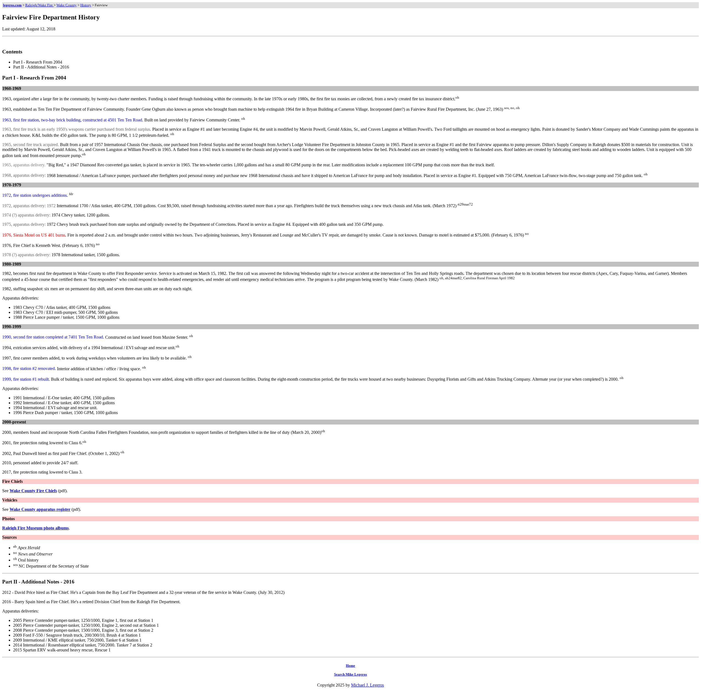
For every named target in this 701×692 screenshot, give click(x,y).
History (85, 5)
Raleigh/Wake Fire (39, 5)
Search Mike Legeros (350, 674)
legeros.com (12, 5)
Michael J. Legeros (367, 685)
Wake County (66, 5)
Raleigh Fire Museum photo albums (35, 528)
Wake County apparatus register (40, 509)
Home (350, 665)
